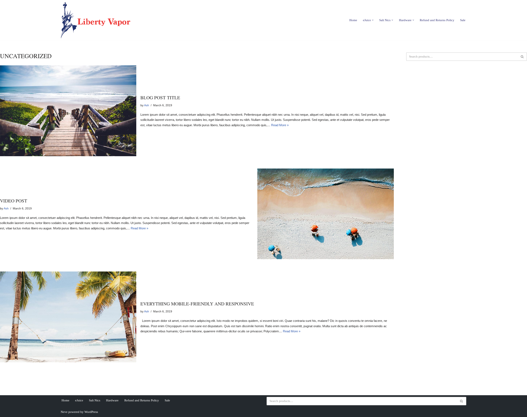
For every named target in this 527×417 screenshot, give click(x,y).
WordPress (91, 412)
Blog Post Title (160, 97)
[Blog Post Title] (68, 110)
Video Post (13, 201)
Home (353, 20)
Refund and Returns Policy (437, 20)
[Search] (522, 56)
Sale (462, 20)
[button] (373, 20)
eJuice (79, 400)
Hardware (112, 400)
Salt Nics (94, 400)
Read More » (280, 125)
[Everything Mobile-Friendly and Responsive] (68, 316)
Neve (64, 412)
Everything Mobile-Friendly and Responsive (197, 303)
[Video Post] (325, 214)
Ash (146, 105)
